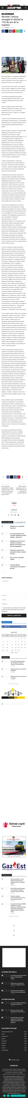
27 (7, 650)
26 (3, 650)
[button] (2, 8)
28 (12, 650)
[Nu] (26, 1086)
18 (24, 644)
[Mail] (12, 515)
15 (15, 644)
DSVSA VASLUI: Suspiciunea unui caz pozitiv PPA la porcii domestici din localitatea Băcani (21, 490)
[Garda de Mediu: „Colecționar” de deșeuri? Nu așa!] (5, 566)
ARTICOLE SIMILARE (7, 522)
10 (21, 641)
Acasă (3, 11)
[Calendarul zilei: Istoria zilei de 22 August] (5, 671)
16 (18, 644)
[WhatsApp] (17, 31)
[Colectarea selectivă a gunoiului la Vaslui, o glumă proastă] (5, 552)
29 (15, 650)
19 (3, 647)
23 (18, 647)
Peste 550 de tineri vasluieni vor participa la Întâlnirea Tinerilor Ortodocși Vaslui (18, 663)
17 (21, 644)
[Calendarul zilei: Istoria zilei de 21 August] (5, 678)
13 (7, 644)
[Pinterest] (13, 31)
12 (3, 644)
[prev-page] (3, 572)
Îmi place (23, 626)
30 (18, 650)
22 (15, 647)
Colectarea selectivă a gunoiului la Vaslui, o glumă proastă (18, 551)
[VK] (10, 31)
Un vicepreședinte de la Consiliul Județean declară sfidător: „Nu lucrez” (18, 535)
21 (12, 647)
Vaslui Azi (7, 27)
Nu (8, 1095)
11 (24, 641)
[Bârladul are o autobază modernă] (5, 528)
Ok (4, 1095)
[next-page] (5, 572)
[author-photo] (14, 507)
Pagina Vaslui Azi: (6, 622)
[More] (24, 31)
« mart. (12, 652)
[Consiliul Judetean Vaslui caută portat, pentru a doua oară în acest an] (5, 898)
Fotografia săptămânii (14, 11)
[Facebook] (3, 31)
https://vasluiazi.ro (14, 512)
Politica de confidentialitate (18, 1095)
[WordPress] (15, 515)
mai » (16, 652)
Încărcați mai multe (13, 683)
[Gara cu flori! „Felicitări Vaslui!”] (5, 559)
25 (24, 647)
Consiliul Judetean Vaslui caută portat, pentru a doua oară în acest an (18, 898)
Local (7, 11)
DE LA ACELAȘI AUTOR (19, 522)
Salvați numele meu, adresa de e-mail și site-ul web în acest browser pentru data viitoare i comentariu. (14, 609)
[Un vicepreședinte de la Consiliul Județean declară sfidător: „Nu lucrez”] (5, 535)
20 (7, 647)
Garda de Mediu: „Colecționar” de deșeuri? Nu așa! (18, 566)
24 (21, 647)
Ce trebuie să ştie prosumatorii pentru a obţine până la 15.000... (18, 977)
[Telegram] (21, 31)
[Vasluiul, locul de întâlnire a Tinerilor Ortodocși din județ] (5, 992)
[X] (6, 31)
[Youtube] (19, 515)
